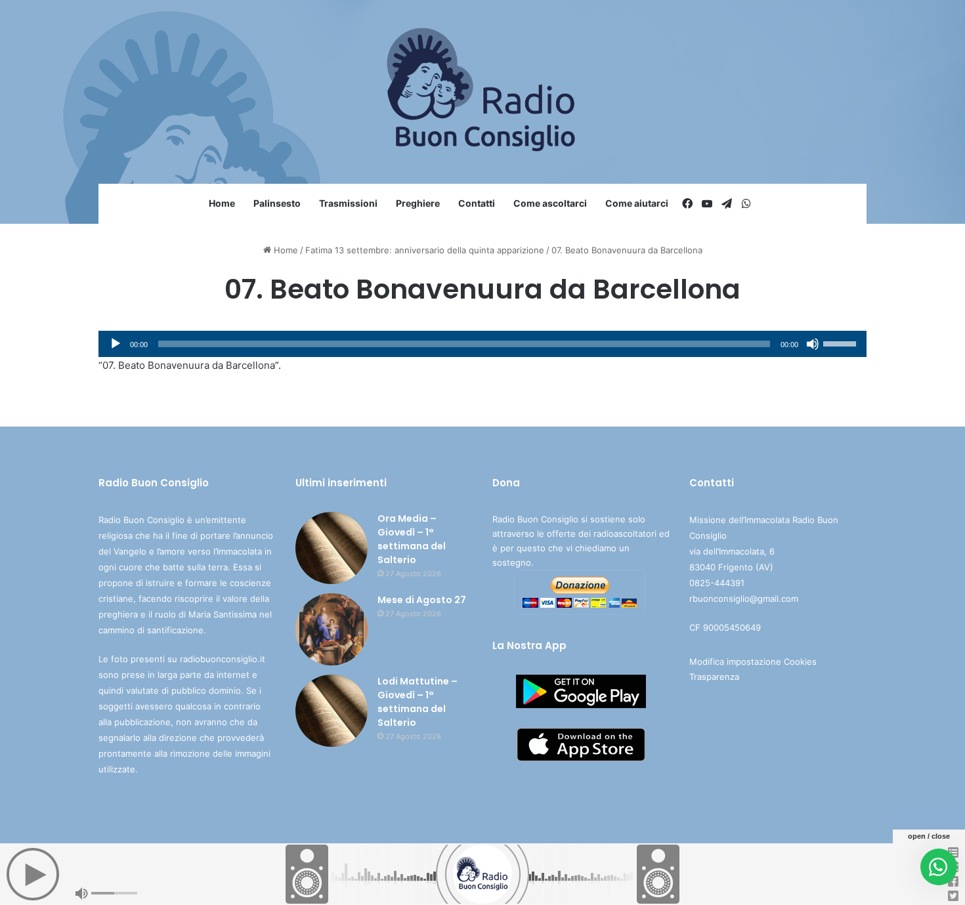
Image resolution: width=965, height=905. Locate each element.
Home (222, 203)
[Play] (115, 343)
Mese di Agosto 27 (421, 599)
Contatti (476, 203)
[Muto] (812, 343)
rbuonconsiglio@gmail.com (743, 598)
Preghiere (418, 203)
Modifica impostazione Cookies (753, 661)
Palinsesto (277, 203)
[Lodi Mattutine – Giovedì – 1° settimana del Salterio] (331, 711)
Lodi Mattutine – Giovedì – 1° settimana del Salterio (417, 702)
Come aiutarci (636, 203)
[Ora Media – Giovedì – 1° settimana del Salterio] (331, 548)
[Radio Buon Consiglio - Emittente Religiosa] (482, 92)
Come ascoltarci (550, 203)
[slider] (841, 342)
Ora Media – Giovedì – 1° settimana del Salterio (411, 539)
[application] (482, 344)
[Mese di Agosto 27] (331, 629)
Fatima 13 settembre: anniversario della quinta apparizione (424, 250)
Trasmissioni (348, 203)
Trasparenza (714, 676)
